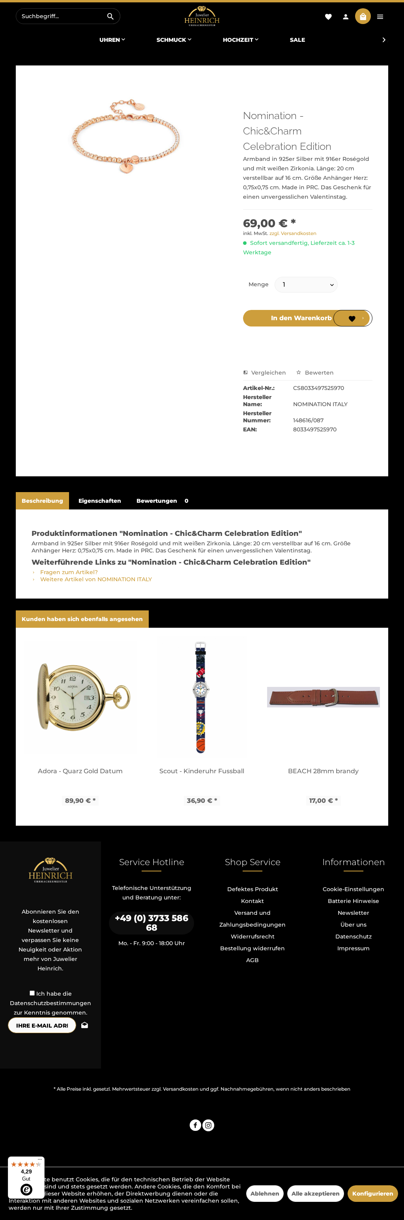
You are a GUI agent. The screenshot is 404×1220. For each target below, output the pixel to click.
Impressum (353, 948)
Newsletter (353, 912)
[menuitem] (68, 16)
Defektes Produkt (252, 889)
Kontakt (252, 901)
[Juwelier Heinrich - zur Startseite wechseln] (201, 16)
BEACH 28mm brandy (323, 771)
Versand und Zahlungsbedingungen (252, 918)
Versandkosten (180, 1089)
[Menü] (40, 1161)
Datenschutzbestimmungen (50, 1003)
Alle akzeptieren (316, 1193)
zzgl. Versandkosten (292, 233)
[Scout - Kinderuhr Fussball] (202, 697)
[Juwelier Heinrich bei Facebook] (195, 1126)
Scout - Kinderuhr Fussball (201, 771)
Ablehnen (265, 1193)
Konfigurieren (372, 1193)
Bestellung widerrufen (252, 948)
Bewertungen (163, 500)
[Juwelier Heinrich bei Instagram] (208, 1126)
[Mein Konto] (346, 16)
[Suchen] (110, 16)
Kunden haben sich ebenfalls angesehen (82, 619)
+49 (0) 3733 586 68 (151, 923)
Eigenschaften (100, 500)
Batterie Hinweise (353, 901)
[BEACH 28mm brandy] (323, 697)
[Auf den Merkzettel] (352, 318)
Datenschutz (353, 936)
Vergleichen (268, 372)
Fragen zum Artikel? (68, 572)
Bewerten (318, 372)
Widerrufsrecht (253, 936)
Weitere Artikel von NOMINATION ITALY (95, 579)
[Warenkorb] (363, 16)
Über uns (353, 924)
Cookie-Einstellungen (353, 889)
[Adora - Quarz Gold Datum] (80, 697)
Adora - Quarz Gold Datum (80, 771)
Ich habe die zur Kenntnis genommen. (50, 1003)
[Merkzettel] (328, 16)
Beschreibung (42, 500)
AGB (252, 960)
